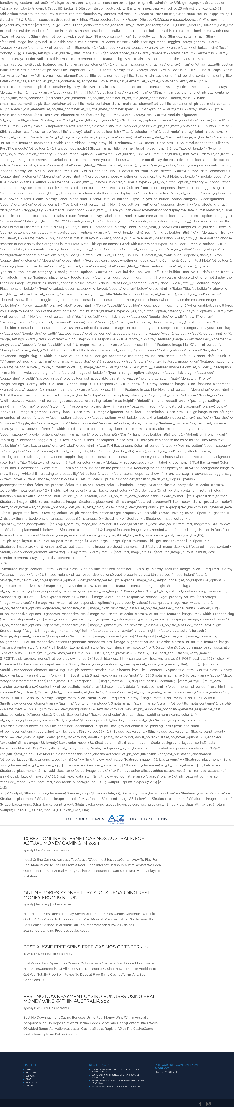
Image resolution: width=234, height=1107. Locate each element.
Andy (30, 850)
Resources (147, 819)
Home (68, 819)
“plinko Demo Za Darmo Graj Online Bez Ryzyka (116, 1086)
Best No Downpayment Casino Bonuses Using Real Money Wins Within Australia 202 (89, 999)
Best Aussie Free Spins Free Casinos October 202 (86, 947)
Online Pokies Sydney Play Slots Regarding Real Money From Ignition (86, 895)
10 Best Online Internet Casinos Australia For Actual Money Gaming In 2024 (84, 841)
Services (98, 819)
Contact (164, 819)
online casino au (61, 850)
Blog (132, 819)
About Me (82, 819)
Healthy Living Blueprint (167, 1072)
